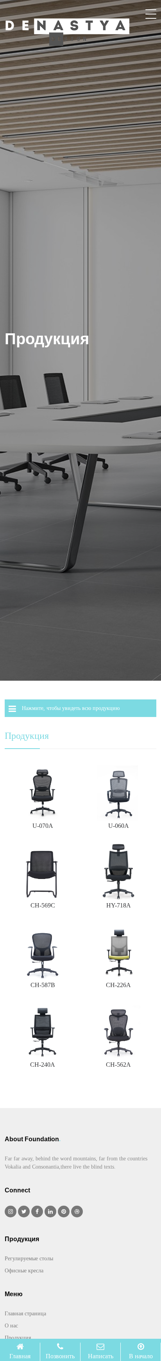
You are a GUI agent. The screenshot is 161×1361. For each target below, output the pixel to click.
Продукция (18, 1338)
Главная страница (25, 1314)
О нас (11, 1326)
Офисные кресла (24, 1271)
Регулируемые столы (29, 1258)
